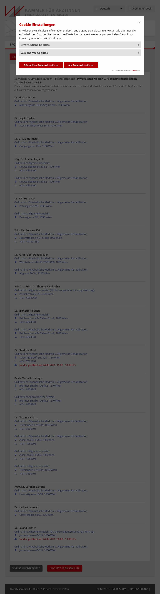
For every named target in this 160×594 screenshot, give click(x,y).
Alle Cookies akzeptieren (80, 65)
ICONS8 (134, 70)
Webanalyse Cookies (34, 53)
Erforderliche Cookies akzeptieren (41, 65)
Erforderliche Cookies (35, 45)
